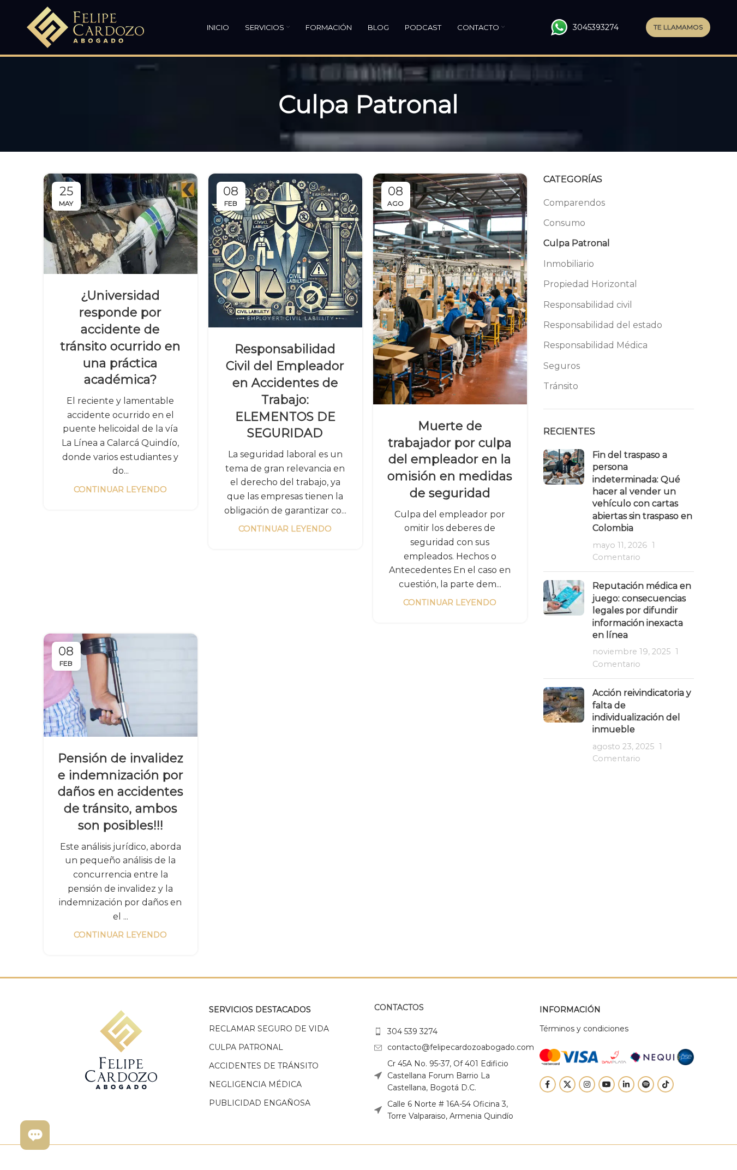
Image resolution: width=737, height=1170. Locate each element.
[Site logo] (85, 26)
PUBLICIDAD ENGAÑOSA (259, 1103)
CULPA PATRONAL (246, 1047)
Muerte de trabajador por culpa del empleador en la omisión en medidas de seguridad (449, 459)
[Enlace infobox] (585, 27)
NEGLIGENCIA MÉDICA (255, 1084)
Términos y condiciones (584, 1029)
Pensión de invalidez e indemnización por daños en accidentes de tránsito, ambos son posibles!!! (120, 792)
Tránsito (560, 386)
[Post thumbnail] (563, 506)
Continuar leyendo (120, 489)
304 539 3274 (412, 1031)
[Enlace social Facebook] (548, 1084)
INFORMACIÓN (570, 1009)
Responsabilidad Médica (595, 345)
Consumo (564, 223)
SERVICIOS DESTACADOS (260, 1009)
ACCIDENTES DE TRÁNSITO (264, 1066)
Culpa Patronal (576, 243)
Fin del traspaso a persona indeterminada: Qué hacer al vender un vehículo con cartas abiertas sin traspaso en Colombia (642, 491)
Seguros (561, 366)
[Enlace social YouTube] (606, 1084)
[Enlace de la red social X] (567, 1084)
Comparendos (574, 203)
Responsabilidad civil (587, 305)
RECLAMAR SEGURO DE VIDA (269, 1029)
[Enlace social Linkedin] (626, 1084)
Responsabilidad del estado (602, 325)
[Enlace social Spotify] (646, 1084)
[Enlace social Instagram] (587, 1084)
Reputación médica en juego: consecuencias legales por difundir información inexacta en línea (641, 610)
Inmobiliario (568, 264)
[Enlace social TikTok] (665, 1084)
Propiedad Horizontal (590, 284)
